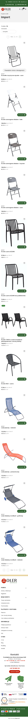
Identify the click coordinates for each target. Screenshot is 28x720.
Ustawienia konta (5, 603)
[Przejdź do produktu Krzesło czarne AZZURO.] (14, 233)
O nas (2, 640)
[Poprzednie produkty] (8, 570)
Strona (12, 36)
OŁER (4, 13)
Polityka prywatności (6, 624)
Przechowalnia (4, 606)
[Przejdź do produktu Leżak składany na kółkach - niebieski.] (14, 541)
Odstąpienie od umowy (6, 630)
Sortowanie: (4, 28)
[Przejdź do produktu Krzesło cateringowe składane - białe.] (14, 100)
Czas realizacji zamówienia (7, 618)
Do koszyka (20, 114)
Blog (2, 642)
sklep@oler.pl (24, 1)
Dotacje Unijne (4, 627)
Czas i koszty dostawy (6, 615)
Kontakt (3, 648)
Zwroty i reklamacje (6, 590)
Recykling (3, 645)
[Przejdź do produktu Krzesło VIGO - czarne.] (14, 365)
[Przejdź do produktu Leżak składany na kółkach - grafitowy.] (14, 497)
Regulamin (3, 593)
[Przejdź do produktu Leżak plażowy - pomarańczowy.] (14, 453)
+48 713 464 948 (10, 660)
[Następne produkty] (19, 570)
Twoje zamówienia (5, 600)
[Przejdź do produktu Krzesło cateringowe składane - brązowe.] (14, 144)
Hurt (2, 633)
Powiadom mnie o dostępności (14, 70)
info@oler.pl (16, 662)
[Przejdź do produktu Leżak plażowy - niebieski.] (14, 409)
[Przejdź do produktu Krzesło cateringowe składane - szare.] (14, 188)
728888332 (10, 1)
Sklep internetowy (13, 718)
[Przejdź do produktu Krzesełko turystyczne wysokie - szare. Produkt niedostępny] (14, 56)
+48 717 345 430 (21, 660)
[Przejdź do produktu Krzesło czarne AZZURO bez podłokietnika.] (14, 277)
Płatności (3, 612)
